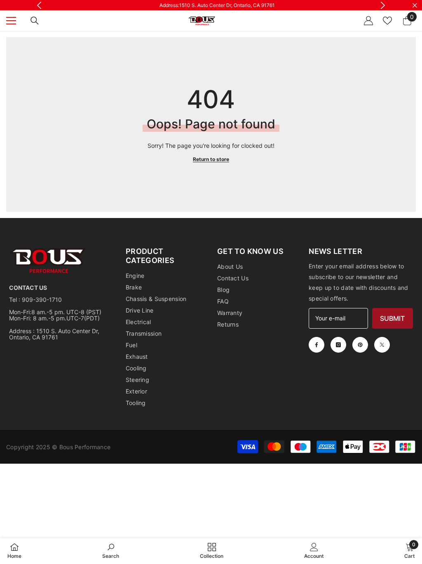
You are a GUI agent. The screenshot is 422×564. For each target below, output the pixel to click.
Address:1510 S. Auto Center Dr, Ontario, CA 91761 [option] (211, 5)
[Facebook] (316, 345)
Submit (392, 318)
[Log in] (368, 20)
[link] (110, 551)
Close (415, 5)
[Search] (35, 21)
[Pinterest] (360, 345)
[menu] (11, 21)
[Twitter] (382, 345)
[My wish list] (387, 20)
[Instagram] (338, 345)
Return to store (211, 159)
